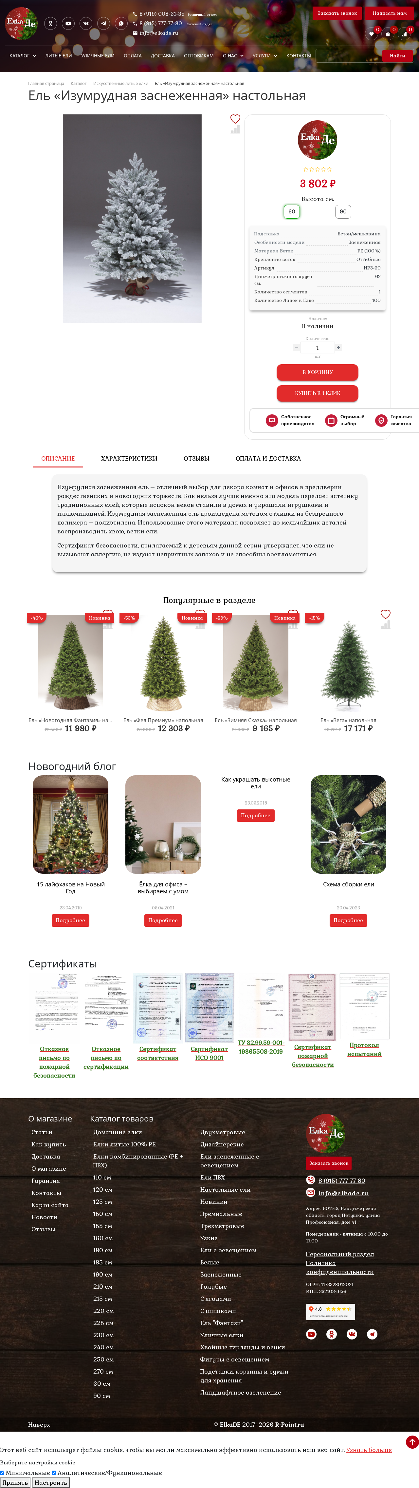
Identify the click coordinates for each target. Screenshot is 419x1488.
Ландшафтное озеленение (240, 1392)
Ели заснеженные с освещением (229, 1161)
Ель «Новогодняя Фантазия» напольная (79, 720)
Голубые (213, 1286)
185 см (102, 1262)
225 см (103, 1323)
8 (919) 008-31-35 (162, 13)
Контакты (46, 1193)
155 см (102, 1226)
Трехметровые (222, 1226)
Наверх (39, 1424)
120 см (102, 1189)
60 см (101, 1383)
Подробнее (70, 920)
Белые (209, 1262)
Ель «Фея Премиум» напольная (163, 720)
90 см (101, 1395)
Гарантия (45, 1180)
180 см (102, 1250)
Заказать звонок (337, 13)
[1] (305, 168)
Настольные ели (225, 1189)
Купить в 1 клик (317, 393)
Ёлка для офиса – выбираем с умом (163, 887)
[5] (329, 168)
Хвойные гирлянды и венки (242, 1347)
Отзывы (43, 1229)
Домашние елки (117, 1132)
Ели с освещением (228, 1250)
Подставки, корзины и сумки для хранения (244, 1376)
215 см (102, 1298)
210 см (102, 1286)
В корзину (317, 372)
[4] (323, 168)
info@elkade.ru (158, 33)
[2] (311, 168)
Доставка (45, 1156)
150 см (102, 1214)
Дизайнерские (222, 1144)
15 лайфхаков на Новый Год (71, 887)
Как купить (48, 1144)
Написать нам (390, 13)
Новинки (214, 1201)
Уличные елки (222, 1335)
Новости (44, 1217)
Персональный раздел (340, 1254)
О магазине (48, 1168)
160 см (103, 1238)
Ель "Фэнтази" (221, 1323)
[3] (317, 168)
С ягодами (215, 1298)
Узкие (209, 1238)
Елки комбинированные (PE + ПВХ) (138, 1161)
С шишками (218, 1311)
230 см (103, 1335)
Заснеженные (221, 1274)
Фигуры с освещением (234, 1359)
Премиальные (221, 1214)
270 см (103, 1371)
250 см (103, 1359)
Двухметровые (222, 1132)
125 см (102, 1201)
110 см (102, 1177)
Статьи (41, 1132)
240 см (103, 1347)
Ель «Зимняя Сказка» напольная (256, 720)
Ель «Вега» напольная (348, 720)
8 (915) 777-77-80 (161, 23)
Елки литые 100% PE (124, 1144)
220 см (103, 1311)
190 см (102, 1274)
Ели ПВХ (212, 1177)
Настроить (51, 1482)
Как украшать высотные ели (255, 782)
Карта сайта (50, 1205)
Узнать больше (369, 1450)
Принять (15, 1482)
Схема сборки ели (348, 884)
